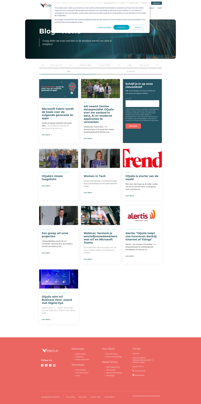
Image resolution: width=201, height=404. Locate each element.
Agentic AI (69, 105)
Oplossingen (78, 349)
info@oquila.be (139, 375)
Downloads (133, 3)
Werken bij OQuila (110, 3)
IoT (70, 65)
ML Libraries (131, 71)
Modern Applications (82, 359)
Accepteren (121, 27)
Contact (156, 3)
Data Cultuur (144, 65)
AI (157, 65)
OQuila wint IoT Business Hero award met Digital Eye (57, 300)
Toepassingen (110, 370)
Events (144, 3)
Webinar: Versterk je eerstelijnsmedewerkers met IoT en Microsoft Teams (100, 238)
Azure (129, 65)
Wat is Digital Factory (113, 367)
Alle (42, 65)
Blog (122, 3)
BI (119, 65)
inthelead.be (156, 396)
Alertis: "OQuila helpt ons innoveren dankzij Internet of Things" (141, 236)
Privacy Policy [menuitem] (70, 397)
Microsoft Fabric (86, 65)
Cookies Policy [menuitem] (95, 397)
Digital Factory (104, 65)
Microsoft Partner (112, 354)
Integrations (80, 357)
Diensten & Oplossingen (114, 373)
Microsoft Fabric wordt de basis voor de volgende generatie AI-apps (58, 113)
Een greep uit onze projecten (55, 235)
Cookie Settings (109, 397)
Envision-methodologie (114, 357)
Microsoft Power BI (82, 373)
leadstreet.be (144, 396)
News (68, 71)
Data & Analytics (81, 354)
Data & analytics (55, 65)
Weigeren (138, 27)
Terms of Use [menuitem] (83, 397)
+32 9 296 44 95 (139, 371)
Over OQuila (108, 349)
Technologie (78, 365)
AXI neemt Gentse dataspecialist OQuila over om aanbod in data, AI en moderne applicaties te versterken (99, 114)
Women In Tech (95, 176)
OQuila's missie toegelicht (52, 177)
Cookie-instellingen (104, 27)
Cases (159, 8)
